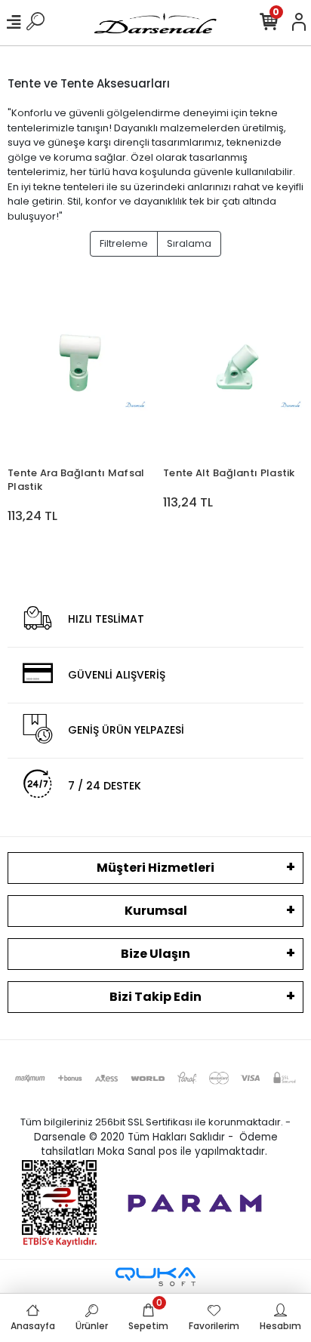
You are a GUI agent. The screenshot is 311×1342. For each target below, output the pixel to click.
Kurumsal (156, 910)
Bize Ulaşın (155, 953)
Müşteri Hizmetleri (155, 867)
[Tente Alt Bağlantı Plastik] (233, 365)
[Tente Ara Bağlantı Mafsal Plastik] (78, 365)
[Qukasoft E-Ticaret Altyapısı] (155, 1276)
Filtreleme (124, 243)
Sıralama (189, 243)
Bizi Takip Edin (155, 996)
